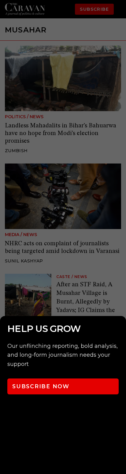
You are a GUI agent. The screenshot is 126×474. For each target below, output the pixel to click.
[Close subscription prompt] (120, 329)
